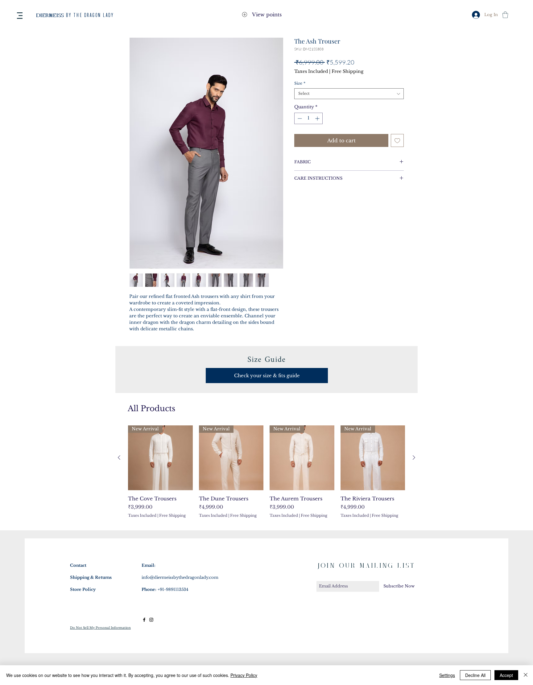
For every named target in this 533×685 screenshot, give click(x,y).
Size (299, 83)
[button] (20, 15)
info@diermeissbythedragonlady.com (180, 577)
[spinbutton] (308, 118)
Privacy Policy (243, 675)
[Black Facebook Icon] (144, 619)
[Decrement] (299, 118)
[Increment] (318, 118)
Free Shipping (347, 71)
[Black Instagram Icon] (151, 619)
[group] (266, 475)
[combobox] (349, 93)
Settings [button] (447, 675)
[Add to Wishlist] (397, 140)
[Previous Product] (119, 457)
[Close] (525, 675)
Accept (506, 675)
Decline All (475, 675)
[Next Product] (414, 457)
